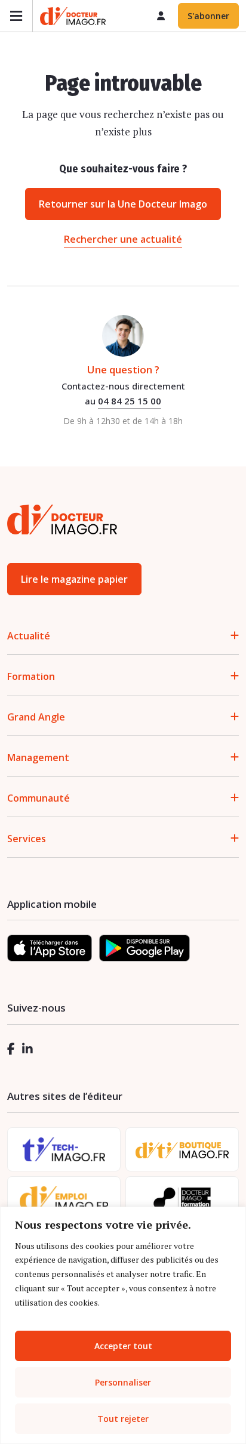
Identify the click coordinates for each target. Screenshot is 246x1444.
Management (38, 757)
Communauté (38, 798)
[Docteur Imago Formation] (182, 1198)
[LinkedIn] (27, 1049)
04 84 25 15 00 (129, 401)
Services (26, 838)
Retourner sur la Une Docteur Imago (123, 204)
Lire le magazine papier (74, 579)
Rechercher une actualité (123, 239)
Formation (31, 676)
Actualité (28, 635)
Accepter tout (123, 1346)
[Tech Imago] (64, 1149)
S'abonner (208, 15)
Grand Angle (36, 716)
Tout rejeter (123, 1418)
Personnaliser (123, 1382)
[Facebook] (11, 1049)
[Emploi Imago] (64, 1198)
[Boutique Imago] (182, 1149)
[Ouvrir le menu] (16, 16)
